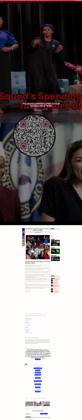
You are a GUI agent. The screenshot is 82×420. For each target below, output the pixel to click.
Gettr (41, 0)
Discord (18, 0)
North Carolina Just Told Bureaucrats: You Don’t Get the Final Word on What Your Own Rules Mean (57, 295)
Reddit (34, 0)
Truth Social (37, 0)
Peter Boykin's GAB (38, 391)
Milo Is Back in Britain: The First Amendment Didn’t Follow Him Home (56, 284)
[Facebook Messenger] (39, 414)
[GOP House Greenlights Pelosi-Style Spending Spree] (29, 408)
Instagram (21, 0)
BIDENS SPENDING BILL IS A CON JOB (46, 410)
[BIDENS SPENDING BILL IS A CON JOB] (46, 408)
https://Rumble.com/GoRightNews (28, 336)
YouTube (28, 0)
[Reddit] (37, 414)
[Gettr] (41, 414)
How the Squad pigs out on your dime (41, 103)
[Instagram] (38, 414)
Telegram (7, 0)
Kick (4, 0)
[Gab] (35, 414)
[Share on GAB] (23, 246)
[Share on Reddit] (23, 249)
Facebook (11, 0)
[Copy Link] (40, 414)
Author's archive (44, 417)
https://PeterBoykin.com (27, 324)
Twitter (14, 0)
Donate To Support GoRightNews (38, 372)
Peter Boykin (39, 111)
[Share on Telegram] (23, 243)
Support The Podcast (37, 363)
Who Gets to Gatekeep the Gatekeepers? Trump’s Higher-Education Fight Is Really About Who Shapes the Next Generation (55, 290)
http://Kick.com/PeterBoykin (28, 333)
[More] (42, 414)
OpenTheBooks (28, 295)
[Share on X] (23, 238)
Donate (2, 0)
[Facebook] (32, 414)
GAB (43, 0)
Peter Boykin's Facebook (38, 388)
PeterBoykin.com (37, 319)
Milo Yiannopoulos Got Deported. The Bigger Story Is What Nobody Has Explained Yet (57, 287)
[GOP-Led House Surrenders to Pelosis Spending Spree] (38, 408)
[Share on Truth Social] (23, 236)
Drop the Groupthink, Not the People (56, 292)
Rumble (24, 0)
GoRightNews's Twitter (37, 376)
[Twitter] (36, 414)
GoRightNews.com (28, 319)
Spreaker (31, 0)
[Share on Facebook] (23, 241)
